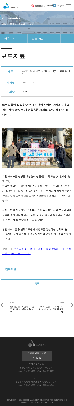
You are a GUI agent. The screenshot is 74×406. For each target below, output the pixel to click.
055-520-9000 (30, 385)
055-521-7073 (48, 385)
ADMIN (37, 358)
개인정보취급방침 (37, 353)
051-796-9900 (30, 371)
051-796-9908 (48, 371)
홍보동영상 (40, 5)
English (60, 5)
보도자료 (37, 38)
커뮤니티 (9, 38)
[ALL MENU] (68, 6)
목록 (37, 283)
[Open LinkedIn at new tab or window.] (51, 5)
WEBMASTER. (49, 402)
